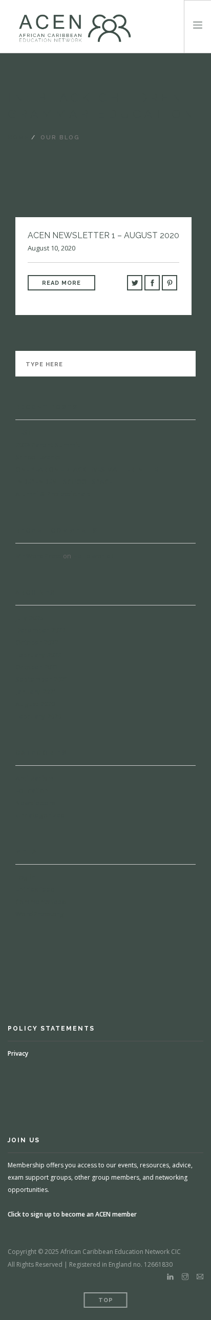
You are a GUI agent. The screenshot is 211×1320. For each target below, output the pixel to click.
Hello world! (93, 555)
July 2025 (29, 617)
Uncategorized (40, 815)
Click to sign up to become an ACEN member (72, 1214)
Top (105, 1300)
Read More (61, 283)
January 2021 (35, 691)
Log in (25, 877)
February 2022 (38, 654)
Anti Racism (34, 778)
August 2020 (34, 703)
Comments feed (41, 901)
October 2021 (36, 667)
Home (18, 137)
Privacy (18, 1053)
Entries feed (35, 889)
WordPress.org (39, 913)
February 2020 (38, 716)
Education (31, 790)
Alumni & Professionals (52, 493)
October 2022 (36, 642)
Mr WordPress (38, 555)
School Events (37, 457)
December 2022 (40, 630)
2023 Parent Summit (47, 444)
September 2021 (41, 679)
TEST (23, 432)
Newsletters (35, 802)
